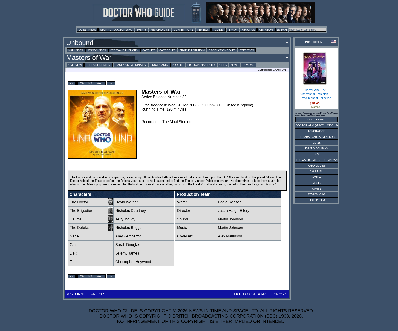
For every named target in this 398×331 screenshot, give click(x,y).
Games (316, 188)
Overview (75, 65)
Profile (177, 65)
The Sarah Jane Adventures (316, 136)
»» (111, 83)
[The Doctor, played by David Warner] (110, 204)
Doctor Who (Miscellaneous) (317, 125)
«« (71, 83)
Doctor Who (316, 119)
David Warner (126, 202)
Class (317, 142)
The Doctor (79, 202)
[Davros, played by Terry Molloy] (110, 221)
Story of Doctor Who (116, 29)
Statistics (247, 50)
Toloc (74, 262)
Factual (316, 177)
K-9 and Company (316, 148)
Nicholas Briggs (128, 228)
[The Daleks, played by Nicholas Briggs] (110, 230)
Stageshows (316, 194)
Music (182, 228)
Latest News (87, 29)
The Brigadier (81, 211)
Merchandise (160, 29)
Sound (182, 219)
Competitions (183, 29)
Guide (219, 29)
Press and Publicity (124, 50)
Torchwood (316, 131)
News (234, 65)
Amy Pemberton (128, 236)
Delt (73, 253)
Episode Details (99, 65)
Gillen (74, 245)
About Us (248, 29)
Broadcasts (159, 65)
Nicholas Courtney (130, 211)
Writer (182, 202)
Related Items (316, 200)
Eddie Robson (229, 202)
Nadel (75, 236)
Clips (223, 65)
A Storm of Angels (86, 294)
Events (141, 29)
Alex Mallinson (230, 236)
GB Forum (266, 29)
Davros (76, 219)
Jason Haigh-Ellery (233, 211)
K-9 (317, 154)
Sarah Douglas (127, 245)
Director (183, 211)
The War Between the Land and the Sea (323, 159)
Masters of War (91, 83)
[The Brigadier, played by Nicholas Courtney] (110, 213)
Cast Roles (167, 50)
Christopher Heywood (133, 262)
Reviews (203, 29)
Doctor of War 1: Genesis (260, 294)
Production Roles (222, 50)
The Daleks (79, 228)
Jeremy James (127, 253)
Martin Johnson (230, 219)
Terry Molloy (125, 219)
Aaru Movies (316, 165)
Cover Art (184, 236)
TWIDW (233, 29)
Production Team (192, 50)
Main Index (75, 50)
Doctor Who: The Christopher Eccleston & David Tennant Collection (315, 94)
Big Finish (316, 171)
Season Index (96, 50)
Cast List (148, 50)
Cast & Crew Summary (131, 65)
